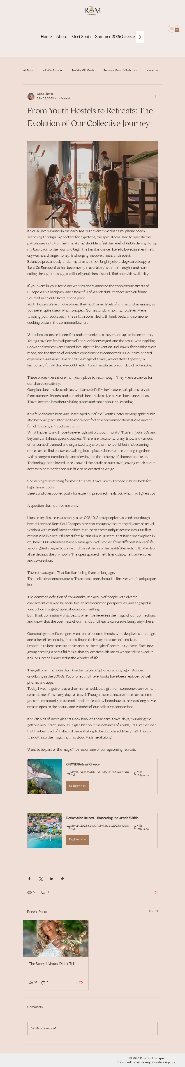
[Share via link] (62, 878)
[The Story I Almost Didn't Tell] (55, 938)
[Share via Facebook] (29, 878)
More (150, 70)
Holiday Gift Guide (83, 70)
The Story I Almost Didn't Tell (51, 964)
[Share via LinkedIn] (51, 878)
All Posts (28, 70)
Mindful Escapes (53, 70)
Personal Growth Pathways (121, 70)
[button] (177, 29)
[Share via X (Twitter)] (40, 878)
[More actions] (155, 96)
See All (153, 911)
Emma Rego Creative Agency (156, 1062)
